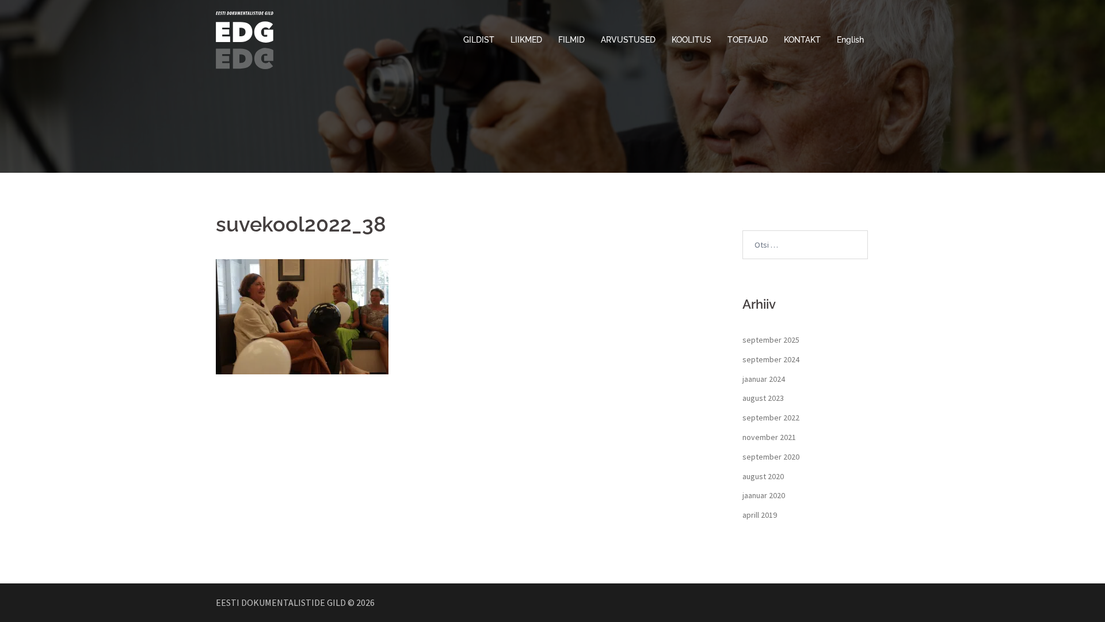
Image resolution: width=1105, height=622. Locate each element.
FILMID (571, 39)
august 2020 (763, 476)
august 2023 (763, 398)
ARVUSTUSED (628, 39)
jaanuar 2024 (763, 379)
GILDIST (478, 39)
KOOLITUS (691, 39)
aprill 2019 (759, 515)
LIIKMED (526, 39)
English (850, 39)
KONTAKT (802, 39)
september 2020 (770, 457)
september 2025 (770, 340)
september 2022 (770, 417)
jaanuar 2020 (763, 495)
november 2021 (769, 437)
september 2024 (770, 359)
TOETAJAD (747, 39)
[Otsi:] (805, 244)
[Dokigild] (244, 39)
